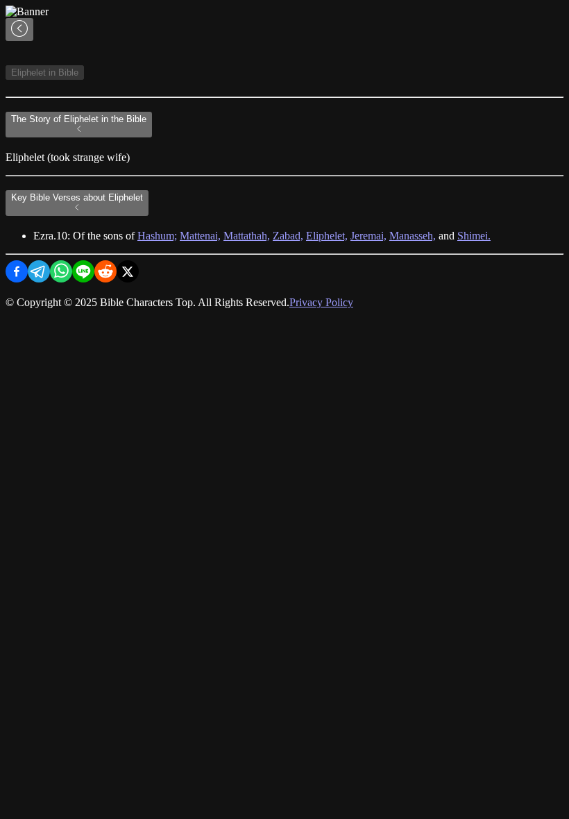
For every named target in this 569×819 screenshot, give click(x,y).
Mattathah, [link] (246, 236)
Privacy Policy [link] (321, 302)
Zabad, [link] (288, 236)
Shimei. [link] (474, 236)
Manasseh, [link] (412, 236)
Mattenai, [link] (200, 236)
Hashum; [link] (157, 236)
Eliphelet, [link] (327, 236)
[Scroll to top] (19, 29)
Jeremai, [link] (368, 236)
